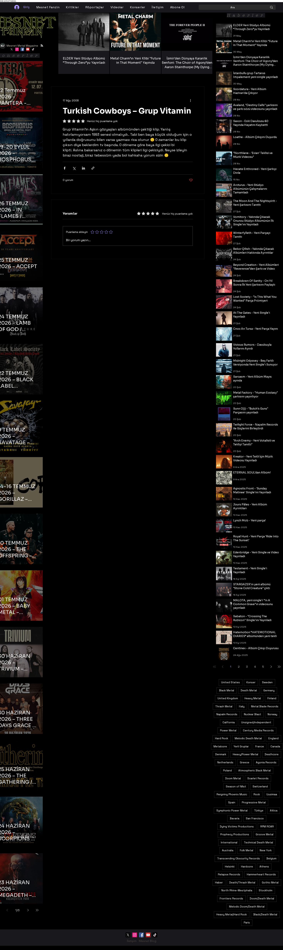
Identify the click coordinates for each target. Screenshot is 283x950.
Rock (257, 794)
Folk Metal (246, 850)
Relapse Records (229, 874)
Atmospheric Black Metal (254, 770)
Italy (241, 706)
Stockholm (265, 890)
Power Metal (228, 730)
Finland (271, 698)
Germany (269, 690)
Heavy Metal (252, 698)
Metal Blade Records (264, 706)
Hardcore (247, 866)
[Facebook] (22, 49)
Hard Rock (221, 738)
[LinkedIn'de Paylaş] (83, 168)
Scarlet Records (258, 778)
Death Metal (249, 690)
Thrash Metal (223, 706)
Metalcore (220, 746)
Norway (272, 714)
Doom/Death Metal (262, 898)
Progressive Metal (254, 802)
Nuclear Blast (252, 714)
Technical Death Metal (258, 842)
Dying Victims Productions (237, 826)
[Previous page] (7, 910)
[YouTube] (27, 49)
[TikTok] (33, 49)
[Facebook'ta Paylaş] (64, 168)
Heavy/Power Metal (245, 754)
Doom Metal (233, 778)
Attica (273, 810)
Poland (227, 770)
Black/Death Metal (265, 914)
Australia (227, 850)
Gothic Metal (270, 882)
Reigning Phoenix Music (232, 794)
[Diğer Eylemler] (190, 100)
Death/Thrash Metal (242, 882)
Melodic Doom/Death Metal (247, 906)
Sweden (267, 682)
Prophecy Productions (234, 834)
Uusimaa (271, 794)
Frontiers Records (231, 898)
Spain (231, 802)
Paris (247, 922)
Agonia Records (266, 762)
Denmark (220, 754)
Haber (219, 882)
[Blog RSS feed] (41, 45)
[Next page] (27, 910)
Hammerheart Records (261, 874)
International (229, 842)
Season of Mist (236, 786)
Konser (250, 682)
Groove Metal (264, 834)
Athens (264, 866)
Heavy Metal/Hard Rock (231, 914)
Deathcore (272, 754)
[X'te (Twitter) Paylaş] (74, 168)
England (273, 738)
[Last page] (37, 910)
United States (230, 682)
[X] (11, 49)
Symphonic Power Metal (232, 810)
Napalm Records (226, 714)
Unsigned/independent (256, 722)
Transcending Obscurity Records (238, 858)
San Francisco (255, 818)
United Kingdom (228, 698)
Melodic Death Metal (248, 738)
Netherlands (225, 762)
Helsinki (229, 866)
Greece (244, 762)
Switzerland (260, 786)
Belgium (271, 858)
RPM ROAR (267, 826)
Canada (275, 746)
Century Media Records (258, 730)
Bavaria (234, 818)
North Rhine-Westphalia (236, 890)
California (229, 722)
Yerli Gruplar (241, 746)
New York (266, 850)
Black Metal (226, 690)
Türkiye (258, 810)
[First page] (214, 666)
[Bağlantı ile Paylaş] (93, 168)
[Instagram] (17, 49)
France (259, 746)
